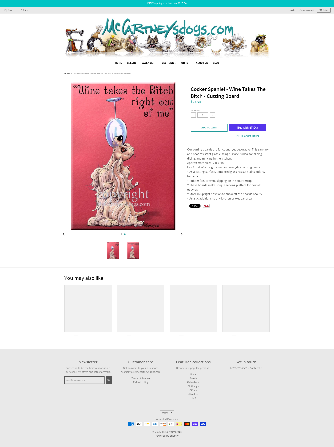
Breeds (193, 378)
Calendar (192, 382)
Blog (193, 398)
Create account (307, 10)
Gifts (192, 390)
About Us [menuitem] (202, 62)
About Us (193, 394)
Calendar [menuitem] (148, 62)
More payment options (247, 135)
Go (108, 380)
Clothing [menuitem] (168, 62)
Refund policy (140, 382)
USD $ (23, 10)
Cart (325, 10)
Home (67, 73)
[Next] (181, 234)
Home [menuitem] (118, 62)
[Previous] (64, 234)
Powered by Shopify (167, 435)
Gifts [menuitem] (184, 62)
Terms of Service (141, 378)
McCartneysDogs (172, 431)
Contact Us (256, 368)
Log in (292, 10)
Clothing (192, 386)
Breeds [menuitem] (132, 62)
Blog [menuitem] (216, 62)
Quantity (195, 110)
